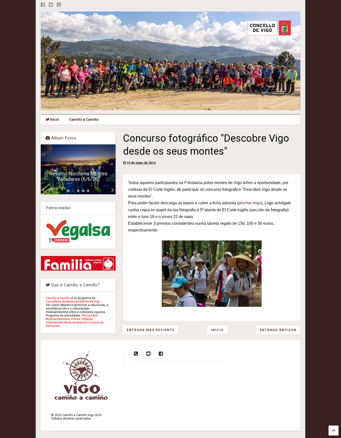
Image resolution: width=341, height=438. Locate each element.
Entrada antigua (278, 330)
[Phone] (59, 4)
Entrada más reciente (150, 330)
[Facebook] (43, 4)
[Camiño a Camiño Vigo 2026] (170, 108)
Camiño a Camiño (84, 119)
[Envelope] (51, 4)
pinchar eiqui (249, 203)
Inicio (54, 119)
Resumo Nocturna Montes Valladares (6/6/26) (78, 176)
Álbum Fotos (63, 138)
